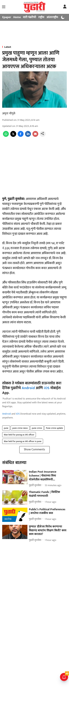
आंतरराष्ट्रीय (52, 17)
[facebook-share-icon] (21, 136)
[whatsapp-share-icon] (6, 136)
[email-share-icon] (35, 136)
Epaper (6, 17)
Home (17, 17)
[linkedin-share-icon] (28, 136)
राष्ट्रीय (41, 17)
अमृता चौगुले (8, 113)
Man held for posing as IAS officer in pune (22, 441)
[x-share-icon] (13, 136)
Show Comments (34, 449)
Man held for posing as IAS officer (19, 434)
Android (28, 388)
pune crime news (20, 428)
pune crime (37, 428)
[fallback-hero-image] (14, 477)
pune (6, 428)
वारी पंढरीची (29, 17)
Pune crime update (54, 428)
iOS (46, 388)
